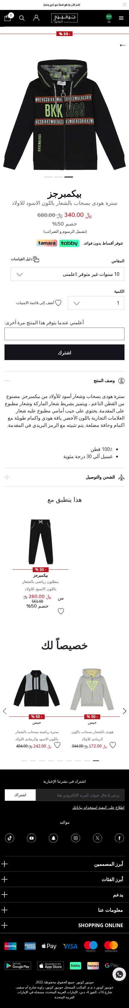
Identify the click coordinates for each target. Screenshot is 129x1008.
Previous (4, 711)
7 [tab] (42, 763)
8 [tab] (33, 763)
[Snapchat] (53, 837)
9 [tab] (24, 763)
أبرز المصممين (108, 864)
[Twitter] (97, 837)
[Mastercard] (111, 946)
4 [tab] (69, 763)
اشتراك (20, 794)
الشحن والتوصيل (100, 477)
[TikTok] (9, 837)
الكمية (119, 291)
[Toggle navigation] (121, 18)
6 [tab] (51, 763)
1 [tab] (96, 763)
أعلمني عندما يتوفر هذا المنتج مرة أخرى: (44, 322)
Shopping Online (100, 925)
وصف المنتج (104, 380)
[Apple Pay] (49, 946)
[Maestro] (91, 946)
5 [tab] (60, 763)
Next (124, 711)
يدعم (118, 894)
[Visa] (70, 946)
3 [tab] (78, 763)
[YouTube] (31, 837)
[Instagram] (75, 837)
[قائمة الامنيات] (61, 611)
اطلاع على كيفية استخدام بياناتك (98, 807)
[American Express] (30, 946)
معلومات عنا (110, 910)
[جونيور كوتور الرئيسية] (64, 17)
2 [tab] (87, 763)
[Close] (125, 4)
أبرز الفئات (112, 879)
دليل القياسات (22, 259)
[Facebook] (119, 837)
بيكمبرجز (65, 193)
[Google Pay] (111, 965)
